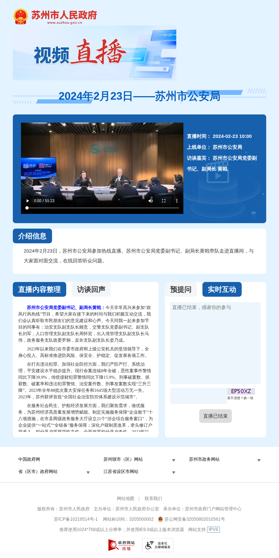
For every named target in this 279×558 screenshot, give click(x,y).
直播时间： (199, 136)
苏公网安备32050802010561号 (195, 519)
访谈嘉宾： (199, 158)
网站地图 (125, 498)
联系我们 (153, 498)
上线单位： (199, 147)
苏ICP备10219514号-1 (76, 519)
